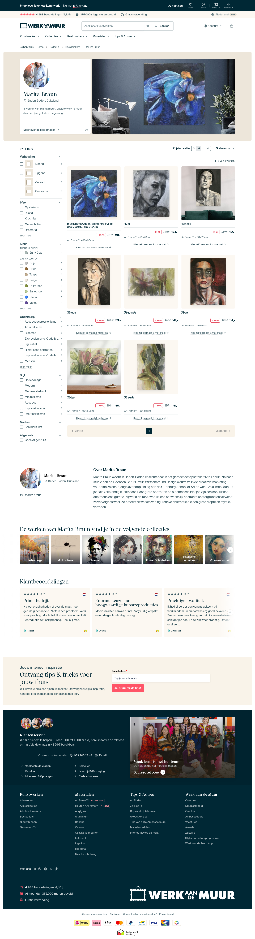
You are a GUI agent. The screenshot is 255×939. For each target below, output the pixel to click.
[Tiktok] (56, 869)
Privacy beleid (166, 914)
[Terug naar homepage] (42, 25)
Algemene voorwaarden (94, 914)
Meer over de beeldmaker (39, 130)
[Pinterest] (40, 869)
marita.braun (87, 130)
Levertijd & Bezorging (92, 771)
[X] (51, 869)
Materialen (99, 36)
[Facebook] (45, 869)
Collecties (51, 36)
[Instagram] (34, 869)
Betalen (30, 771)
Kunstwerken (28, 36)
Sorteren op (223, 148)
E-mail (103, 755)
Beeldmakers (75, 36)
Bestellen (84, 766)
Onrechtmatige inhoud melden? (140, 914)
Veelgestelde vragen (38, 766)
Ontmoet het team (146, 772)
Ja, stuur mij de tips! (127, 688)
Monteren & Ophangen (39, 776)
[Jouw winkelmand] (231, 26)
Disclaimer (115, 914)
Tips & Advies (123, 36)
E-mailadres (119, 671)
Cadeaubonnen (88, 776)
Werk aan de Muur (201, 794)
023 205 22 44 (83, 755)
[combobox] (113, 26)
